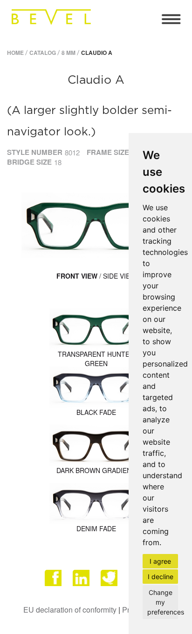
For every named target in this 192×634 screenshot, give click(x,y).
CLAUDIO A (96, 52)
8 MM (68, 52)
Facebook (54, 581)
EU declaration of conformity (70, 609)
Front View (76, 275)
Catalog (42, 52)
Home (15, 52)
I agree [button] (160, 561)
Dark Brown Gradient (96, 470)
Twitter (110, 581)
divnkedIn (82, 581)
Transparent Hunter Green (96, 358)
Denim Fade (96, 528)
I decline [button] (160, 577)
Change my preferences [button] (162, 602)
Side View (119, 275)
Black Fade (96, 412)
